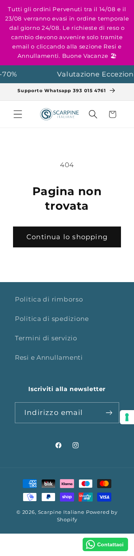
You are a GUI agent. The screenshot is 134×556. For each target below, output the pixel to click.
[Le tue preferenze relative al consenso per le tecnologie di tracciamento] (127, 417)
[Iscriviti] (109, 412)
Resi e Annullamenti (49, 357)
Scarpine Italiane (61, 512)
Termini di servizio (46, 338)
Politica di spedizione (52, 318)
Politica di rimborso (49, 299)
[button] (18, 114)
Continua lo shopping (67, 237)
